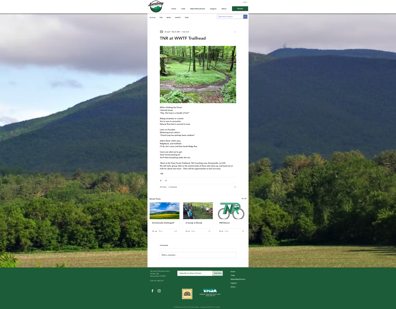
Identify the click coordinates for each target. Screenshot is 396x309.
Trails (233, 275)
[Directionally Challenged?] (164, 210)
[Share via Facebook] (161, 181)
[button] (214, 8)
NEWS (169, 17)
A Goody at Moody (194, 223)
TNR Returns (224, 223)
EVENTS (178, 17)
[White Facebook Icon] (152, 291)
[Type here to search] (245, 17)
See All (244, 198)
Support (234, 283)
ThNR (186, 17)
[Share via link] (166, 181)
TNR (161, 17)
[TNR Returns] (231, 210)
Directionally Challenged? (163, 223)
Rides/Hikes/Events (238, 279)
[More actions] (235, 32)
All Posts (152, 17)
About (233, 287)
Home (233, 271)
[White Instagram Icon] (159, 291)
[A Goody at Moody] (198, 210)
